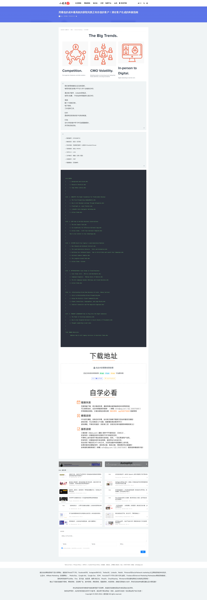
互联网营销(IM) (72, 485)
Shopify (70, 500)
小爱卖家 (105, 594)
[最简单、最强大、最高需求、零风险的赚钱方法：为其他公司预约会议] (63, 491)
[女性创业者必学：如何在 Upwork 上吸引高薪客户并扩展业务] (110, 474)
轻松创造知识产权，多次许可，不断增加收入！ (127, 513)
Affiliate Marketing (119, 485)
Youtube (117, 493)
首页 (68, 29)
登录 (140, 3)
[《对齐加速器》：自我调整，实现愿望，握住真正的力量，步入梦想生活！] (110, 507)
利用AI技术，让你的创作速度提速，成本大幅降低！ (83, 521)
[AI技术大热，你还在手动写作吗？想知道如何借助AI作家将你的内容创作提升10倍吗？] (63, 476)
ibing (61, 16)
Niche (70, 516)
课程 (72, 29)
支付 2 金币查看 (97, 378)
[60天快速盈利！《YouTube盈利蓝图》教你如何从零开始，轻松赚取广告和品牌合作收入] (110, 490)
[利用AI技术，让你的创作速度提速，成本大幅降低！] (63, 523)
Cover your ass (118, 477)
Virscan (94, 145)
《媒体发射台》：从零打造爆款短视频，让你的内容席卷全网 (85, 505)
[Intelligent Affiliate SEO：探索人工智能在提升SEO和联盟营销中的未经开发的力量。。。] (110, 483)
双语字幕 (124, 3)
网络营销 (87, 3)
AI (69, 477)
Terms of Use (68, 564)
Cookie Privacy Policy (94, 564)
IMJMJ (79, 148)
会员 (115, 3)
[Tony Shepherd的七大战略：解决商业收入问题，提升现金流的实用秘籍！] (110, 497)
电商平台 (108, 3)
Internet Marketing (78, 29)
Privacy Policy (77, 564)
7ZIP (74, 159)
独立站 (95, 3)
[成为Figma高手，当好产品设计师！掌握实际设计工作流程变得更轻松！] (110, 523)
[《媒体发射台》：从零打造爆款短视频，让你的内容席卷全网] (63, 505)
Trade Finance (118, 500)
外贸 (102, 3)
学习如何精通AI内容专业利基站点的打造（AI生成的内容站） (85, 513)
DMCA (84, 564)
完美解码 (75, 162)
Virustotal (89, 145)
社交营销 (78, 3)
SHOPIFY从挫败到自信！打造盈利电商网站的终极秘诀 (83, 497)
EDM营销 (66, 16)
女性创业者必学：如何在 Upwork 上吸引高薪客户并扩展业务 (131, 474)
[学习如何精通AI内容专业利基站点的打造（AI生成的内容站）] (63, 516)
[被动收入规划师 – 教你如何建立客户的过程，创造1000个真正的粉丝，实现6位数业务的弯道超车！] (63, 483)
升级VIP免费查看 (110, 378)
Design (116, 524)
